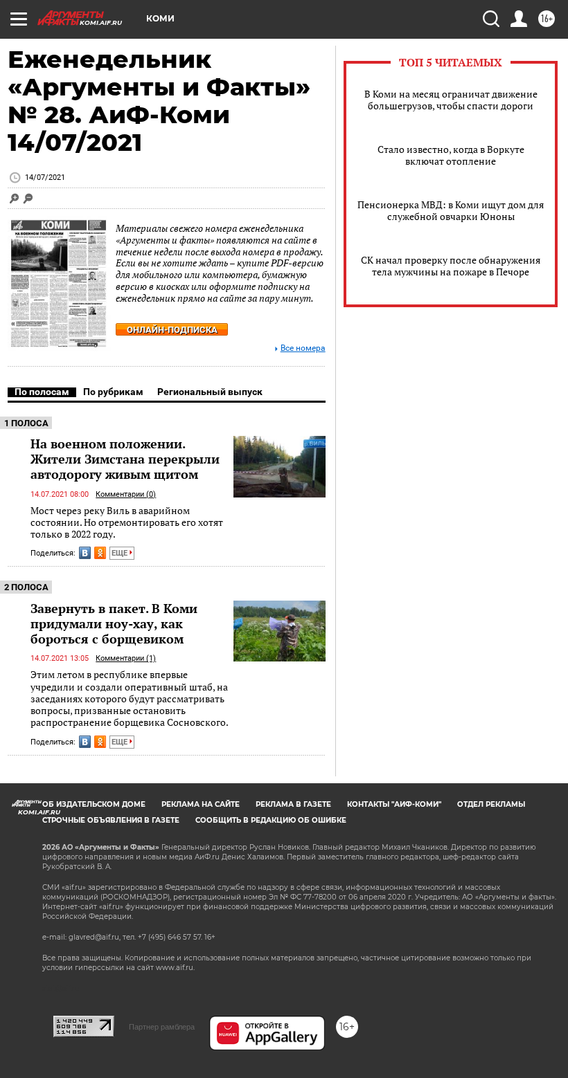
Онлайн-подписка (172, 330)
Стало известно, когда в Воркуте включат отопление (451, 155)
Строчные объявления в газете (110, 820)
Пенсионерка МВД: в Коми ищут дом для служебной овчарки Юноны (450, 210)
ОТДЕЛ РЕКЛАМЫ (491, 804)
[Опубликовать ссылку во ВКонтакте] (85, 553)
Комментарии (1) (126, 658)
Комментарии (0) (126, 494)
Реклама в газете (293, 804)
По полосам (42, 391)
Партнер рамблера (162, 1027)
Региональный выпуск (210, 391)
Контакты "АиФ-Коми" (394, 804)
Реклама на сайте (200, 804)
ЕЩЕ (121, 553)
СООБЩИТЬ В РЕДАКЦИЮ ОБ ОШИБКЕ (270, 820)
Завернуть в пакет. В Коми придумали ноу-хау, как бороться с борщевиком (113, 623)
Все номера (303, 348)
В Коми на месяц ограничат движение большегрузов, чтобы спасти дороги (451, 99)
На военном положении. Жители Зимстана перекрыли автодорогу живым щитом (125, 458)
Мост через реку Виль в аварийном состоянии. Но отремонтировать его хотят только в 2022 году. (126, 522)
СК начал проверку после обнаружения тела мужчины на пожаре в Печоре (450, 265)
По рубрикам (113, 391)
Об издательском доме (93, 804)
